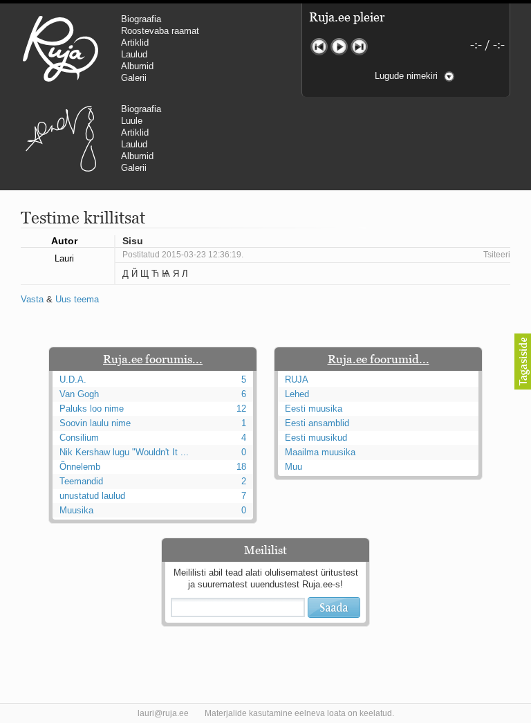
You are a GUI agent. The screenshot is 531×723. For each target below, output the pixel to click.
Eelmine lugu (319, 46)
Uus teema (77, 299)
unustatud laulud (92, 496)
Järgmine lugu (359, 46)
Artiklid (135, 42)
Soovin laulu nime (95, 423)
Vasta (32, 299)
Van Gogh (79, 394)
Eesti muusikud (316, 437)
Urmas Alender (60, 138)
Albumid (137, 66)
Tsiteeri (496, 254)
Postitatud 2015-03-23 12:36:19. (182, 254)
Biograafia (141, 19)
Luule (131, 121)
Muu (293, 466)
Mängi (339, 46)
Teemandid (81, 481)
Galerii (134, 78)
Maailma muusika (320, 452)
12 (241, 408)
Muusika (76, 510)
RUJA (60, 48)
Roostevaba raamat (160, 31)
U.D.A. (72, 379)
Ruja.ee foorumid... (378, 359)
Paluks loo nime (91, 408)
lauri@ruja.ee (163, 713)
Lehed (297, 394)
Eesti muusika (313, 408)
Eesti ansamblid (317, 423)
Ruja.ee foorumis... (153, 359)
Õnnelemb (79, 466)
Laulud (134, 54)
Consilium (79, 437)
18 (241, 466)
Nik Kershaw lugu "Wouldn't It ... (124, 452)
